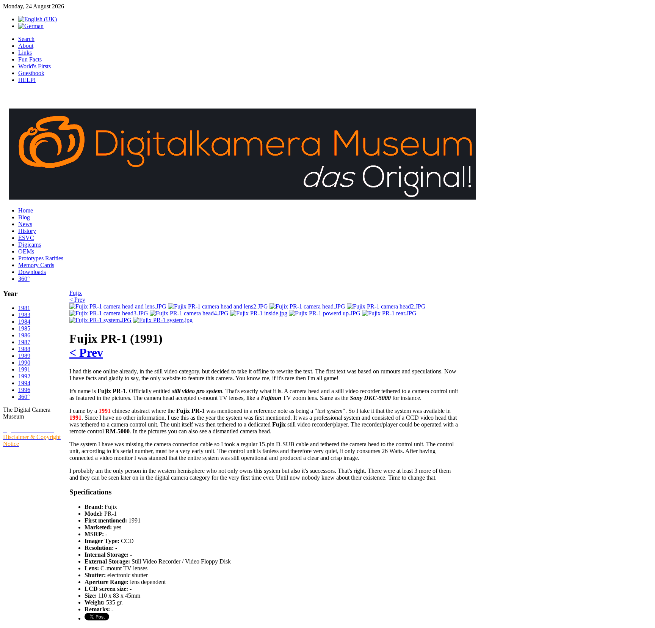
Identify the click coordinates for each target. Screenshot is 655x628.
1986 (24, 335)
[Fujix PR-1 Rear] (389, 313)
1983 (24, 315)
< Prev (77, 299)
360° (24, 396)
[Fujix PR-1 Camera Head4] (189, 313)
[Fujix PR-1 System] (100, 320)
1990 (24, 362)
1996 (24, 390)
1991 (24, 369)
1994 (24, 383)
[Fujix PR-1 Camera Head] (307, 306)
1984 (24, 321)
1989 (24, 356)
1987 (24, 342)
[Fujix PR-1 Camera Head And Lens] (117, 306)
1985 (24, 328)
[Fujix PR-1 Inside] (258, 313)
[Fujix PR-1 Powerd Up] (324, 313)
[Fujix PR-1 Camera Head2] (386, 306)
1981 (24, 308)
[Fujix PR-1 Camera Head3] (108, 313)
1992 (24, 376)
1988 (24, 349)
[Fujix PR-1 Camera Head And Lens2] (218, 306)
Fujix (75, 293)
